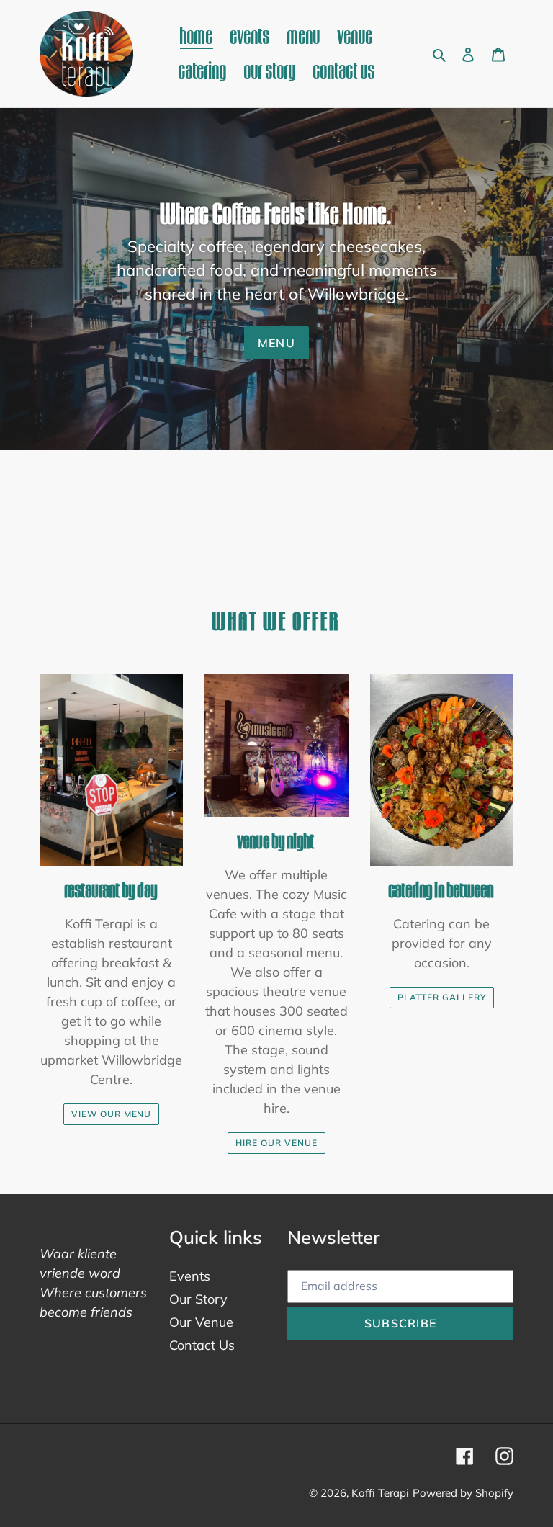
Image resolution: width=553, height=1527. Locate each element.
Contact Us (202, 1345)
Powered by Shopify (463, 1493)
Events (189, 1276)
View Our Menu (111, 1114)
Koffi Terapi (380, 1493)
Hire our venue (276, 1142)
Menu (276, 343)
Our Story (198, 1299)
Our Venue (201, 1322)
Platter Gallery (441, 997)
